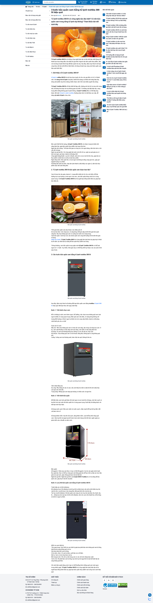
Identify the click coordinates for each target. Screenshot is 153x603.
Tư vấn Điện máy (30, 38)
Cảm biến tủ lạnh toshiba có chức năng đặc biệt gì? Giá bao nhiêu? (116, 14)
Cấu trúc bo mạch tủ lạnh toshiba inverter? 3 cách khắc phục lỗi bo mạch (117, 80)
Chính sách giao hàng (83, 580)
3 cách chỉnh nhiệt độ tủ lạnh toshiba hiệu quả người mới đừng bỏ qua (116, 93)
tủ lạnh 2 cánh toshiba (66, 93)
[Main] (28, 2)
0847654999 (37, 584)
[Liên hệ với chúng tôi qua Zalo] (149, 598)
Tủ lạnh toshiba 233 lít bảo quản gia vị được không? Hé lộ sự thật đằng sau (116, 20)
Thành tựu (54, 582)
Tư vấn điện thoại (31, 52)
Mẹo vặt (28, 61)
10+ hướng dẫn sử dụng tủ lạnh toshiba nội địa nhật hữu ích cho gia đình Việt (116, 57)
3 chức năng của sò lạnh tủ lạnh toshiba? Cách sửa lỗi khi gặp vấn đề (117, 73)
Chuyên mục (29, 11)
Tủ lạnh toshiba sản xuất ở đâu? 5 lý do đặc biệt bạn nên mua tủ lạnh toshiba (116, 50)
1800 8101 (30, 584)
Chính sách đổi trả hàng (83, 585)
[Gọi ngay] (149, 595)
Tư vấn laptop (29, 56)
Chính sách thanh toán (83, 582)
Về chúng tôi (54, 580)
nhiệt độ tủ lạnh (55, 239)
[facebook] (104, 580)
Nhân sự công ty (55, 585)
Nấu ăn (28, 65)
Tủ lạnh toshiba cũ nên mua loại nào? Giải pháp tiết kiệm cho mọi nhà (115, 43)
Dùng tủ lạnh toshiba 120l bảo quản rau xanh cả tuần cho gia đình (116, 37)
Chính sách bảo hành (82, 587)
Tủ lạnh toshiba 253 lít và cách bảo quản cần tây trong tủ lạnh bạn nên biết (116, 32)
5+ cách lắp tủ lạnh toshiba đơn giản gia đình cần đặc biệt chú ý (116, 62)
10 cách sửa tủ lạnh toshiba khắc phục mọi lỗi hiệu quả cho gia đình (117, 105)
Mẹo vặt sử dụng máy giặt (33, 15)
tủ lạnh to (54, 77)
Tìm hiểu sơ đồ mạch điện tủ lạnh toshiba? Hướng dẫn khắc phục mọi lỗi (116, 100)
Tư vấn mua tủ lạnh (31, 24)
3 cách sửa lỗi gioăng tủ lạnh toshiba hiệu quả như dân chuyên (116, 67)
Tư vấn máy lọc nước (32, 33)
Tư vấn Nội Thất (30, 42)
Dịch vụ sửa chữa (81, 590)
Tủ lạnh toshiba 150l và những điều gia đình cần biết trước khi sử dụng (116, 26)
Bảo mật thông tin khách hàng (85, 592)
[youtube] (108, 580)
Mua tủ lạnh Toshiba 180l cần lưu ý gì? (117, 110)
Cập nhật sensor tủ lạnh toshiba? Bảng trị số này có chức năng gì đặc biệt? (116, 86)
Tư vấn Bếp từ (29, 47)
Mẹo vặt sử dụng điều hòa (33, 20)
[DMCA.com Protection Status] (122, 585)
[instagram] (113, 580)
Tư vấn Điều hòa (30, 29)
